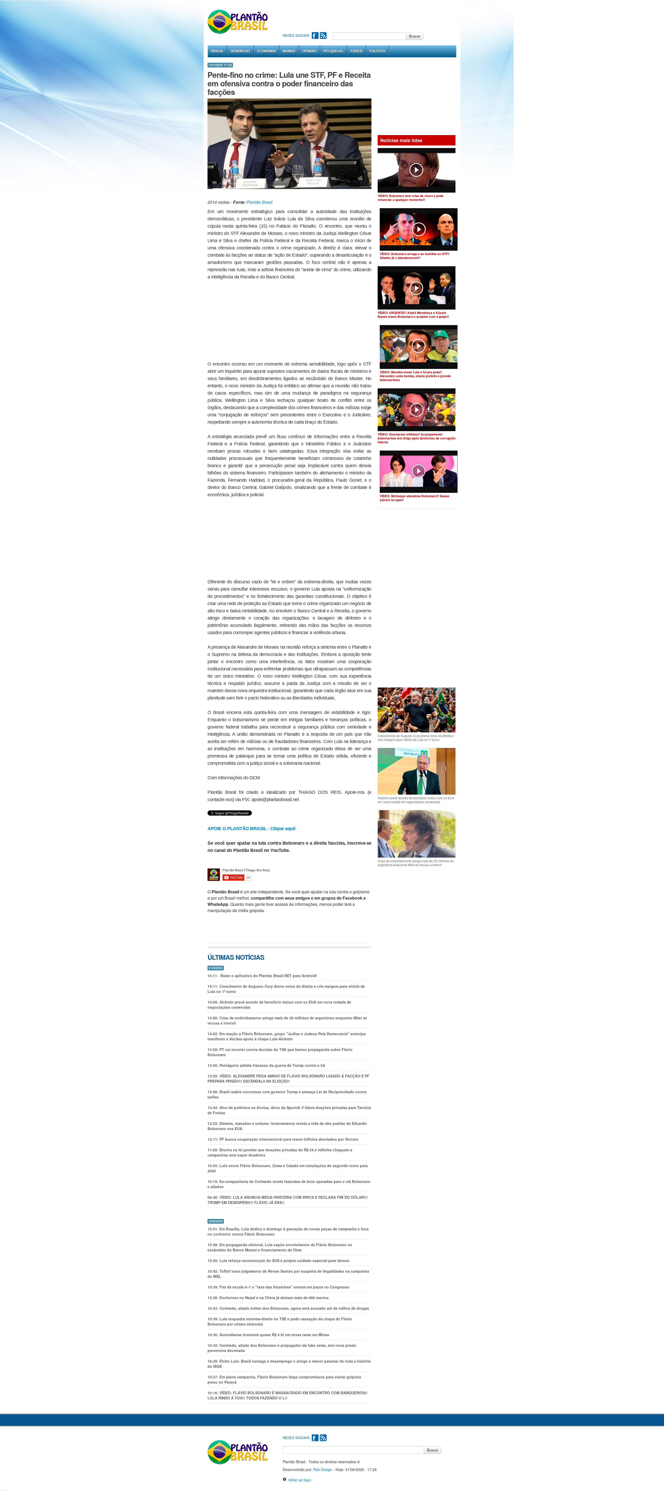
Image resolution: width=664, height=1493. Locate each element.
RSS (323, 35)
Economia (266, 51)
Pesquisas (333, 51)
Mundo (289, 51)
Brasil (217, 51)
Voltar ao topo (298, 1479)
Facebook (315, 35)
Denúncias (240, 51)
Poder (356, 51)
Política (377, 51)
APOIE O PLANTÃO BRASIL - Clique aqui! (252, 828)
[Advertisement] (377, 15)
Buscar (414, 36)
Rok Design (322, 1469)
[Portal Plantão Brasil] (238, 21)
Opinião (309, 51)
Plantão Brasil (260, 202)
